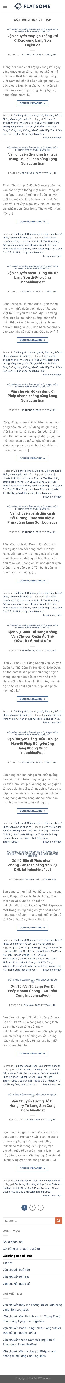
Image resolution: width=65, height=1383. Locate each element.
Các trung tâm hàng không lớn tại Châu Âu (37, 1184)
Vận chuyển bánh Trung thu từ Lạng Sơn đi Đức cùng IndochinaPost (32, 277)
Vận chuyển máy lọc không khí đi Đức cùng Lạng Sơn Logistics (32, 40)
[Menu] (5, 6)
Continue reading (32, 103)
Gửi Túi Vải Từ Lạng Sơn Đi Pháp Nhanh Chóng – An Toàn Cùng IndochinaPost (32, 991)
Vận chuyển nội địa (16, 1277)
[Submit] (58, 1220)
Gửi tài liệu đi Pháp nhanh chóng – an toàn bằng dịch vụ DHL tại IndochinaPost (32, 865)
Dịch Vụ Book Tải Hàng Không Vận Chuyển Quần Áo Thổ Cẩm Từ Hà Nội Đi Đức (32, 636)
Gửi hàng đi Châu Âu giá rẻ (23, 29)
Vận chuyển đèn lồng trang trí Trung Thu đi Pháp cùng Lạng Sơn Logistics (32, 158)
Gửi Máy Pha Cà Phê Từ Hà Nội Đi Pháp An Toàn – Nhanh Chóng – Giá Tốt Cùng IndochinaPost (30, 962)
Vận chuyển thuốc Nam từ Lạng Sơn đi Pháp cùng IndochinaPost (29, 1342)
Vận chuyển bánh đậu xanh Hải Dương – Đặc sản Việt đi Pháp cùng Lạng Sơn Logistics (32, 517)
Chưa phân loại (13, 1242)
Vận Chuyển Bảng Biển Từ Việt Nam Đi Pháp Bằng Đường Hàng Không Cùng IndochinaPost (32, 746)
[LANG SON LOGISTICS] (32, 6)
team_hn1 (51, 54)
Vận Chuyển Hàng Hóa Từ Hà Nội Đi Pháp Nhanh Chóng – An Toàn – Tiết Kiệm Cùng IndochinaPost (30, 838)
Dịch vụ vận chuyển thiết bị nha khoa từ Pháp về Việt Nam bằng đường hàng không (31, 123)
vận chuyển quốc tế (37, 31)
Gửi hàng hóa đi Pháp (21, 980)
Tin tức (7, 1263)
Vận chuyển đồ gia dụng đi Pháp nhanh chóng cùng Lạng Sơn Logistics (32, 395)
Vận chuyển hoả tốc (29, 854)
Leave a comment (52, 137)
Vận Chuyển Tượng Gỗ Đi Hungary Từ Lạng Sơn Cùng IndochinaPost (33, 1105)
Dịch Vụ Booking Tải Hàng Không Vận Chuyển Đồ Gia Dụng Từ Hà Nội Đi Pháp (32, 831)
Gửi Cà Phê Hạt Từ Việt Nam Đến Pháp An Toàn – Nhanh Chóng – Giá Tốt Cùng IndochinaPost (32, 955)
